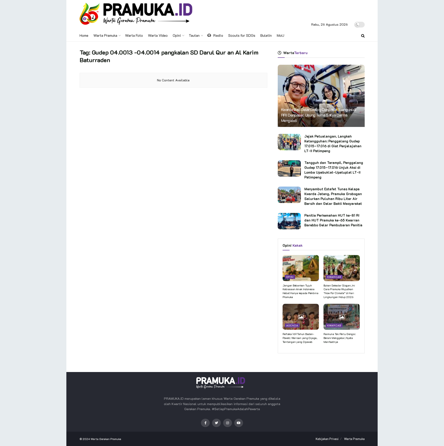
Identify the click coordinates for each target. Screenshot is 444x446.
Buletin (266, 35)
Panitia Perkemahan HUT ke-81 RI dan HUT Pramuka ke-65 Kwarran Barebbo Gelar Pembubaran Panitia (333, 220)
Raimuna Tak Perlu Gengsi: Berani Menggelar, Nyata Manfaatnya (340, 338)
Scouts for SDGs (241, 35)
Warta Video (158, 35)
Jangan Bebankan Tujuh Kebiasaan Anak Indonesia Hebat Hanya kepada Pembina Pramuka (300, 291)
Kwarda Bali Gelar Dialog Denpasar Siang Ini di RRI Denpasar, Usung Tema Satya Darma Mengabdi (318, 115)
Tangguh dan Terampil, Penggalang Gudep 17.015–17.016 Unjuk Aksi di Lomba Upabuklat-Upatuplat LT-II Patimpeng (333, 169)
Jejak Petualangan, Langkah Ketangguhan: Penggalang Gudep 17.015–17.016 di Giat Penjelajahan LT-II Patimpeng (332, 143)
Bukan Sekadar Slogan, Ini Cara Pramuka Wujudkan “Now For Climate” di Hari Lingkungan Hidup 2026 (339, 291)
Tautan (194, 35)
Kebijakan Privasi (327, 439)
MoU (280, 35)
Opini (177, 35)
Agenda (292, 325)
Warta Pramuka (105, 35)
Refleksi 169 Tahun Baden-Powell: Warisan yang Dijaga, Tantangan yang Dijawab (300, 338)
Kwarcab (334, 277)
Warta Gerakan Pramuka (106, 439)
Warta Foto (134, 35)
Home (84, 35)
